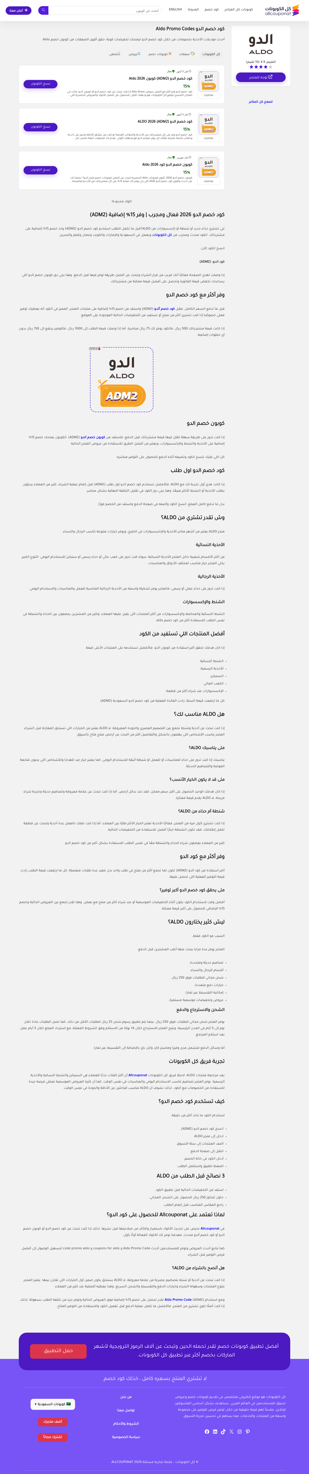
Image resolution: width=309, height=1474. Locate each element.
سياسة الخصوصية (126, 1437)
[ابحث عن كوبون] (43, 10)
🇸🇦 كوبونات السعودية (53, 1404)
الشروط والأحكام (126, 1424)
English (175, 10)
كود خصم (212, 10)
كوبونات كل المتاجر (239, 10)
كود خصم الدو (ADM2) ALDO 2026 (165, 122)
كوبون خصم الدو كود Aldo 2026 (167, 165)
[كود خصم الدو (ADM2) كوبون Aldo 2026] (208, 81)
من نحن (126, 1397)
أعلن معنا (16, 11)
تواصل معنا (126, 1411)
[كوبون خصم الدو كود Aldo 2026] (208, 167)
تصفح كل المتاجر (261, 102)
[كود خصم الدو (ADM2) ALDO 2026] (208, 124)
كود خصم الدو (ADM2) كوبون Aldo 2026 (160, 79)
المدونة (193, 10)
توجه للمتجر (259, 78)
